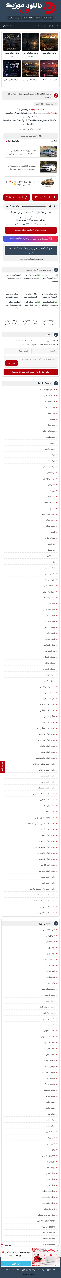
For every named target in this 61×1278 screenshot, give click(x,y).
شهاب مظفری (49, 621)
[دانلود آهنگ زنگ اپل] (12, 68)
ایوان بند (51, 460)
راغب (53, 532)
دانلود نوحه (50, 811)
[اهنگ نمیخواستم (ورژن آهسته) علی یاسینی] (49, 283)
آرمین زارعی (50, 407)
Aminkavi (32, 1274)
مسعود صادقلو (49, 1084)
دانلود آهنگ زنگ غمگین (45, 758)
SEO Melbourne (48, 1227)
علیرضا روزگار (50, 663)
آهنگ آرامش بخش (47, 686)
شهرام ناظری (50, 633)
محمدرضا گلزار (49, 1042)
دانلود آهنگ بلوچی (47, 906)
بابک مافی (51, 472)
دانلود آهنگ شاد (48, 883)
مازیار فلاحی (50, 977)
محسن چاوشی (49, 1013)
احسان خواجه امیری (47, 389)
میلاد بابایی (50, 1131)
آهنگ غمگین (14, 17)
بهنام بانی (51, 484)
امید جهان (51, 425)
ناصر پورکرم (51, 1137)
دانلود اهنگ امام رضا (47, 704)
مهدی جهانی (50, 1096)
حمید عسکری (50, 520)
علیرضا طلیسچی (48, 669)
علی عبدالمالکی (49, 929)
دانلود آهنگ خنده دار (47, 841)
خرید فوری (16, 1263)
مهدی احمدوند (49, 1090)
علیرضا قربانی (50, 674)
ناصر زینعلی (51, 1143)
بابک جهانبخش (49, 466)
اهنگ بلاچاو (50, 1179)
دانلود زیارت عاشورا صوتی (45, 817)
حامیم (52, 508)
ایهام (53, 454)
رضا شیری (51, 544)
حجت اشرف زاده (48, 514)
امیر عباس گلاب (48, 431)
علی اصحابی (50, 651)
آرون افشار (51, 413)
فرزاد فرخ (51, 947)
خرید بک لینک (49, 1209)
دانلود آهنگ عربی (48, 781)
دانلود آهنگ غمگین (47, 710)
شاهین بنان (50, 615)
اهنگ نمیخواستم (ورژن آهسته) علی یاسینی (49, 296)
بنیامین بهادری (49, 478)
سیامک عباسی (49, 585)
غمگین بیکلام (49, 716)
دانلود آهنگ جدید (38, 109)
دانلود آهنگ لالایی (48, 877)
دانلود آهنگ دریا (48, 835)
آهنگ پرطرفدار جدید (32, 17)
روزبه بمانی (51, 561)
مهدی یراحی (50, 1108)
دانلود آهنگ (52, 113)
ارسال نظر (11, 363)
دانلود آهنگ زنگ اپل (11, 79)
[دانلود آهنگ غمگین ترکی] (12, 42)
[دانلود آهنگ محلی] (49, 42)
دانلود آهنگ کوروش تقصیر (30, 55)
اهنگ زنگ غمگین (48, 1191)
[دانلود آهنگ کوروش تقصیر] (30, 42)
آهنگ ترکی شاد (49, 805)
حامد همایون (49, 502)
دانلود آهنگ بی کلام (47, 770)
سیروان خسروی (49, 591)
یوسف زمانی (50, 1167)
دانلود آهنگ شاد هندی (46, 859)
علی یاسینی (49, 104)
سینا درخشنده (49, 597)
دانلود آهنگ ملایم (48, 752)
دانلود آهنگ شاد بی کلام (45, 894)
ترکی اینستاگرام (49, 698)
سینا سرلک (51, 603)
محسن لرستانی (49, 1018)
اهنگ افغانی (50, 1173)
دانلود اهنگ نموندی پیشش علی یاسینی (12, 322)
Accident (36, 1274)
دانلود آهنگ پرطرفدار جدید (44, 900)
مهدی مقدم (50, 1102)
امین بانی (51, 442)
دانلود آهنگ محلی (49, 53)
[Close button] (58, 1245)
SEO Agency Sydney (46, 1221)
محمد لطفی (50, 1054)
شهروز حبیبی (50, 639)
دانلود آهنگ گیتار (48, 829)
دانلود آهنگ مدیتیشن (46, 787)
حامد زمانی (51, 496)
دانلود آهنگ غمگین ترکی (12, 55)
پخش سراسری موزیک (46, 1215)
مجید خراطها (50, 995)
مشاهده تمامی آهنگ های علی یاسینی (30, 230)
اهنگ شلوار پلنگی (48, 1203)
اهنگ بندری (50, 1185)
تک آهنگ (39, 104)
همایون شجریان (48, 1155)
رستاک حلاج (50, 538)
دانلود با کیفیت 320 (43, 197)
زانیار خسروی (50, 567)
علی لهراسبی (50, 935)
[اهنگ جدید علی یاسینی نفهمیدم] (12, 283)
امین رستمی (50, 448)
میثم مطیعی (50, 1125)
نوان (53, 1149)
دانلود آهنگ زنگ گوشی (46, 912)
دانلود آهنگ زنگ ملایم (46, 853)
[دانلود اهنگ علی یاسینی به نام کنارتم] (49, 309)
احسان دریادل (49, 395)
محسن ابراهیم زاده (47, 1007)
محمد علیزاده (49, 1048)
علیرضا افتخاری (49, 657)
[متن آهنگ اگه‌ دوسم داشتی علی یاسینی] (30, 309)
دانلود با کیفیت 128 (15, 197)
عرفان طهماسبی (49, 645)
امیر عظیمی (50, 437)
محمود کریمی (49, 1060)
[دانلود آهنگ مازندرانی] (30, 68)
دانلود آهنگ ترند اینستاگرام (44, 793)
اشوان (52, 419)
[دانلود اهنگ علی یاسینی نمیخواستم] (30, 283)
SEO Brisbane (49, 1232)
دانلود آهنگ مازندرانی (30, 79)
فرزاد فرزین (51, 953)
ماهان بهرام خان (48, 989)
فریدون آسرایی (49, 959)
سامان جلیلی (50, 573)
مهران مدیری (50, 1119)
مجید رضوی (50, 1000)
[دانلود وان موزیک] (30, 8)
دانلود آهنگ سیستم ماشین (44, 847)
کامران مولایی (49, 965)
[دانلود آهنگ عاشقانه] (49, 68)
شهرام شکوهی (49, 627)
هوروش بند (50, 1161)
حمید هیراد (50, 526)
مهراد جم (51, 1114)
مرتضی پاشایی (49, 1066)
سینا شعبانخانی (49, 609)
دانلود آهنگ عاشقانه (49, 79)
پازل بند (52, 490)
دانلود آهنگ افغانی (47, 799)
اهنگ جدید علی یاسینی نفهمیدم (12, 296)
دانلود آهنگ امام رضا (47, 871)
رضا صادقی (51, 550)
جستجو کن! (7, 25)
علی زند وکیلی (49, 680)
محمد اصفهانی (49, 1030)
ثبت (30, 216)
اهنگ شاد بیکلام (48, 1197)
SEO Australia (49, 1238)
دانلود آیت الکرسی (48, 865)
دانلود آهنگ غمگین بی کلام (44, 764)
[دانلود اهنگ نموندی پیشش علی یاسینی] (12, 309)
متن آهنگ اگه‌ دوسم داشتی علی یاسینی (30, 322)
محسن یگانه (50, 1024)
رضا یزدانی (51, 555)
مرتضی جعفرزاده (48, 1072)
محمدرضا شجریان (48, 1036)
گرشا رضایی (50, 971)
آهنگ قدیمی (50, 692)
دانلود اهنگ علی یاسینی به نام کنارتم (49, 322)
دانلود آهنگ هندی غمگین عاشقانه (41, 823)
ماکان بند (51, 983)
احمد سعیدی (50, 401)
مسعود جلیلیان (49, 1078)
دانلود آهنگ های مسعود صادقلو (42, 889)
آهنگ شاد (48, 17)
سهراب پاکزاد (50, 579)
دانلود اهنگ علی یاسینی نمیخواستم (31, 296)
